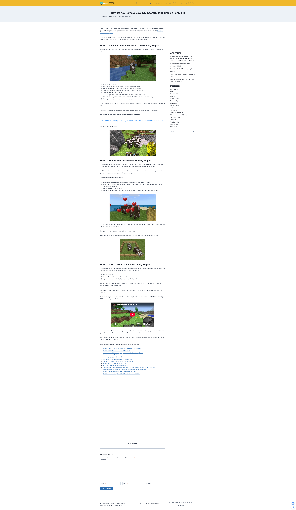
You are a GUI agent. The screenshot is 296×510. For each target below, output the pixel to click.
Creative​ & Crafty (136, 3)
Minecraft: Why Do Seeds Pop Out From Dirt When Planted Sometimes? (125, 369)
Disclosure (182, 502)
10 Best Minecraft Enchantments (113, 355)
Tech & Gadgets (178, 3)
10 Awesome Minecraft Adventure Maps (115, 365)
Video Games (152, 9)
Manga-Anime (174, 105)
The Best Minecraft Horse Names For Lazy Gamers (118, 361)
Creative (172, 96)
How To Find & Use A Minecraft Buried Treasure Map (119, 371)
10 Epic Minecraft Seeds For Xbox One (114, 363)
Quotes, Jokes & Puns (176, 112)
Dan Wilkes (104, 16)
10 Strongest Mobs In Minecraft (112, 357)
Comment (103, 459)
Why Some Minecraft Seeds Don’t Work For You (117, 359)
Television (173, 119)
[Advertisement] (132, 388)
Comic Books (174, 94)
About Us (181, 505)
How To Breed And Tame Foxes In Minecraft (116, 351)
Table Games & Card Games (178, 115)
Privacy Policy (173, 502)
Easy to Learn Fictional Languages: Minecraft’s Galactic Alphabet (123, 353)
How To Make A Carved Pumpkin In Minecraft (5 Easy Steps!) (122, 348)
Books (172, 91)
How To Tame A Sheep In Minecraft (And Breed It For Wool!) (121, 374)
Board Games (174, 89)
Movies (172, 108)
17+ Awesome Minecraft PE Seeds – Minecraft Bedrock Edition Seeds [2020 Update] (129, 367)
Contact (189, 502)
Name (103, 483)
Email (125, 483)
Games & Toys (144, 9)
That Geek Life (174, 122)
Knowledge (168, 3)
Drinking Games (175, 98)
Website (148, 483)
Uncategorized (174, 124)
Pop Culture (173, 110)
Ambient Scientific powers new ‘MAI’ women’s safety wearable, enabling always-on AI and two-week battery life (182, 58)
